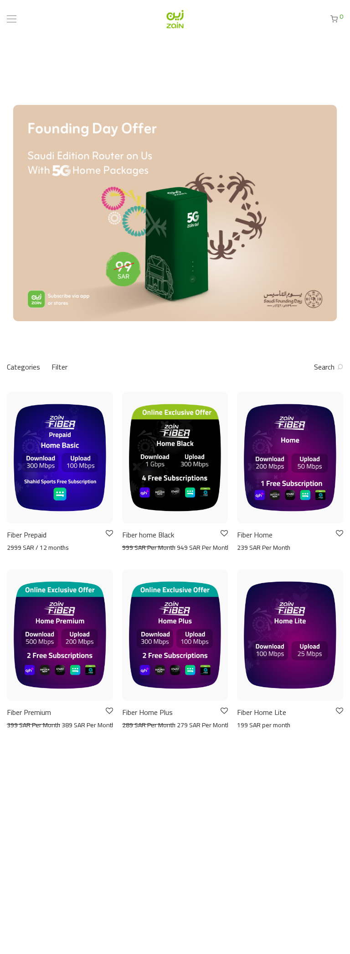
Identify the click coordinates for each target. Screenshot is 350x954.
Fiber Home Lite (261, 712)
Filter (59, 367)
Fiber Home (255, 535)
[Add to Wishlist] (108, 533)
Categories (23, 367)
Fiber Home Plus (147, 712)
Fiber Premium (29, 712)
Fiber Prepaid (26, 535)
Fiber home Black (148, 535)
